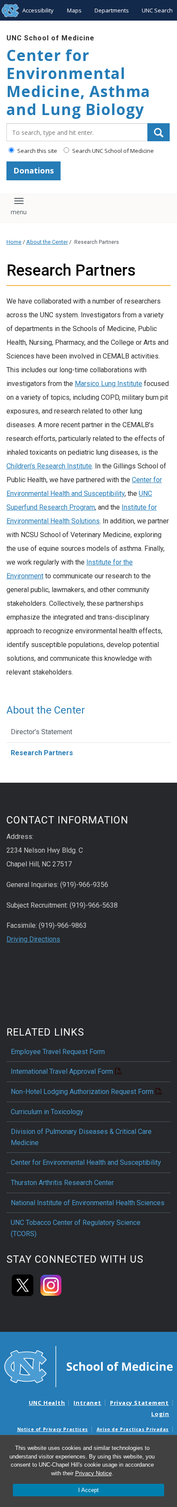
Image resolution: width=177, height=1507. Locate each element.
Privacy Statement (139, 1403)
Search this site (36, 151)
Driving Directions (33, 939)
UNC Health (47, 1403)
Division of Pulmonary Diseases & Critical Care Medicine (81, 1137)
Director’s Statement (41, 732)
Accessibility (38, 10)
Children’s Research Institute (49, 466)
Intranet (87, 1403)
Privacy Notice (93, 1473)
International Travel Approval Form (62, 1071)
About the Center (47, 242)
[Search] (158, 132)
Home (13, 242)
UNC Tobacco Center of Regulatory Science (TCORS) (75, 1228)
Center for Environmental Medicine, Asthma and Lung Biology (78, 82)
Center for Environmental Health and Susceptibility (86, 1162)
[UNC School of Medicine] (88, 1366)
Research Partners (42, 753)
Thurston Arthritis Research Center (62, 1183)
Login (160, 1414)
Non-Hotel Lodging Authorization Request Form (82, 1092)
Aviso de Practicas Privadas (133, 1429)
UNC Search (157, 10)
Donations (33, 170)
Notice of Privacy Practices (52, 1429)
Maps (74, 10)
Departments (112, 10)
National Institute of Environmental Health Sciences (88, 1203)
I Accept (88, 1490)
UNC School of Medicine (50, 38)
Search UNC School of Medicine (112, 151)
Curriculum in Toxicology (47, 1112)
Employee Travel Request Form (58, 1052)
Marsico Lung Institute (108, 384)
